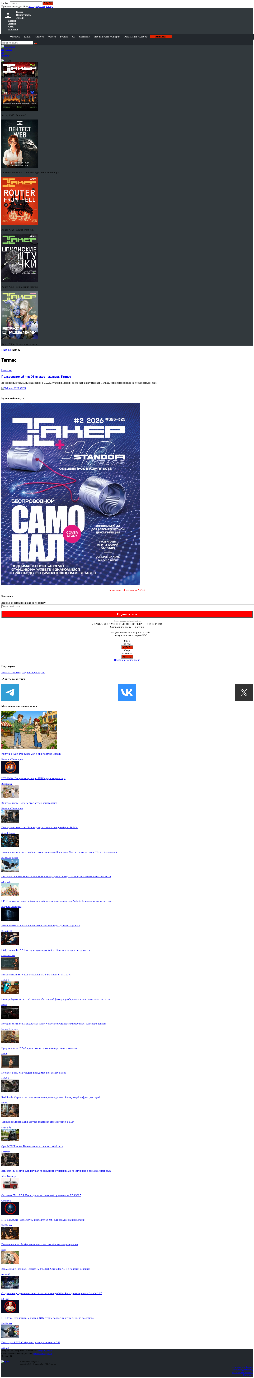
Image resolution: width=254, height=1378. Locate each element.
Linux (27, 36)
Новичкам (84, 36)
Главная (6, 349)
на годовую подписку (41, 6)
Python (64, 36)
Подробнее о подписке (127, 660)
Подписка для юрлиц (33, 672)
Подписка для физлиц (242, 1367)
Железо (52, 36)
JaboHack (6, 882)
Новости (6, 370)
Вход (250, 4)
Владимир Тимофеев (11, 906)
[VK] (127, 692)
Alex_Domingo (8, 1176)
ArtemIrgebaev (8, 833)
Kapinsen (5, 1151)
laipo (3, 1249)
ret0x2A (5, 980)
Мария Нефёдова (9, 857)
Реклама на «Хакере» (136, 36)
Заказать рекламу (11, 672)
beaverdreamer (8, 955)
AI (73, 36)
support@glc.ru (45, 1350)
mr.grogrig (6, 1127)
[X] (244, 692)
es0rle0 (4, 1102)
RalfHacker (6, 784)
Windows (15, 36)
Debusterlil (6, 931)
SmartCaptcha (134, 621)
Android (39, 36)
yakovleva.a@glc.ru (42, 1353)
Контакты (248, 1375)
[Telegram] (10, 692)
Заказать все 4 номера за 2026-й (127, 590)
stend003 (5, 1274)
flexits (4, 1004)
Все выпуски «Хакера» (107, 36)
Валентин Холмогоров (12, 759)
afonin (4, 1053)
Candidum (6, 1200)
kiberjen (5, 1299)
